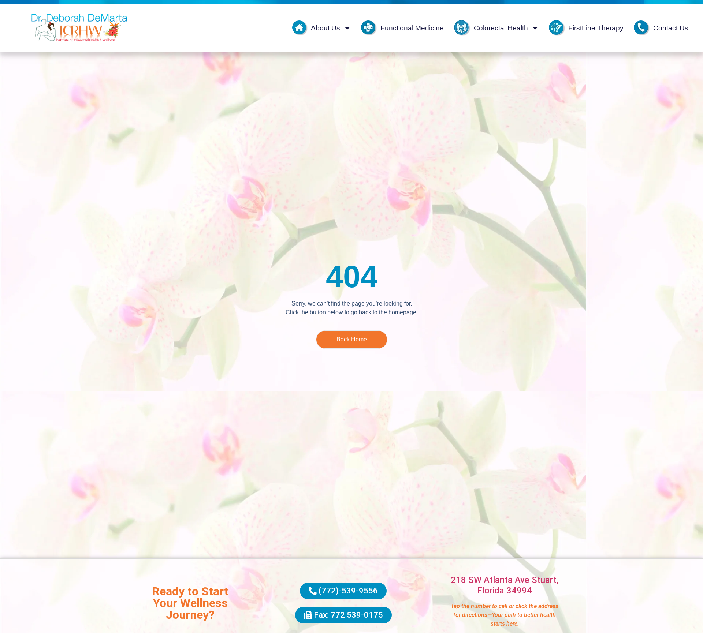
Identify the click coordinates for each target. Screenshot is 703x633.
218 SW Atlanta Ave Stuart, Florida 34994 (505, 585)
